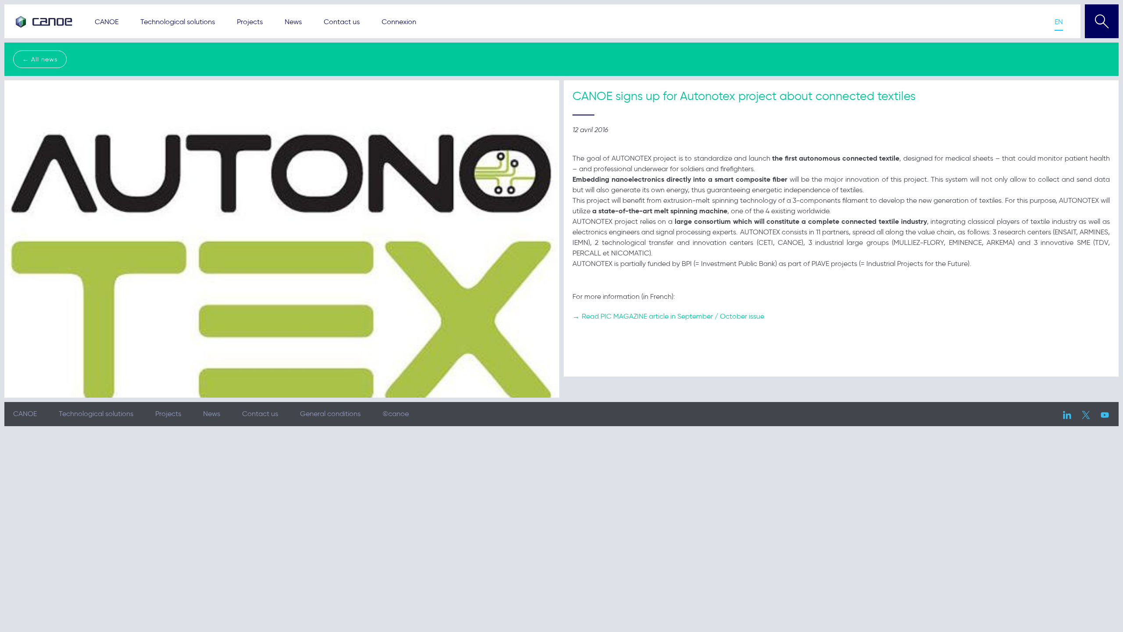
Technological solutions (177, 22)
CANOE (106, 22)
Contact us (342, 22)
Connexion (399, 22)
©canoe (396, 413)
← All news (39, 59)
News (293, 22)
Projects (250, 22)
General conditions (330, 413)
